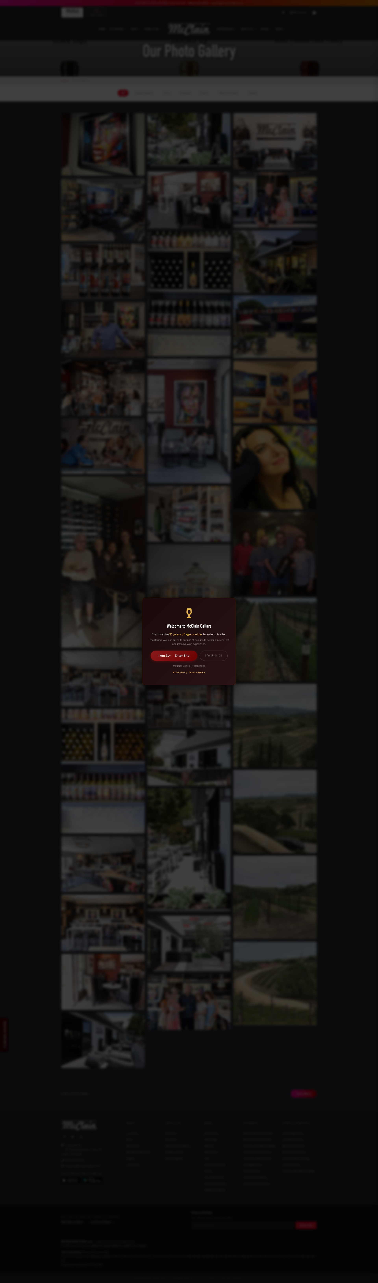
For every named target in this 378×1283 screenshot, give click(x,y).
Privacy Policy (180, 672)
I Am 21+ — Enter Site (173, 655)
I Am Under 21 (213, 655)
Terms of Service (196, 672)
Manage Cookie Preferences (189, 665)
